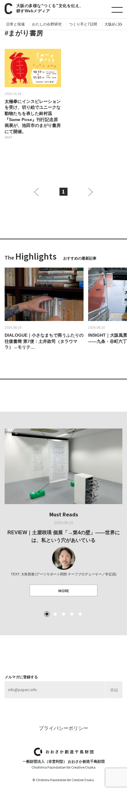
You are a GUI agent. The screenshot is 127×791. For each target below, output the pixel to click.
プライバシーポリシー (63, 728)
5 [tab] (80, 614)
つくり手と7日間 (83, 24)
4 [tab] (71, 614)
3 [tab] (63, 614)
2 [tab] (55, 614)
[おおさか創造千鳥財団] (63, 752)
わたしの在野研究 (47, 24)
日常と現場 (15, 24)
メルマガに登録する (21, 677)
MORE (63, 590)
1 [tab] (46, 614)
